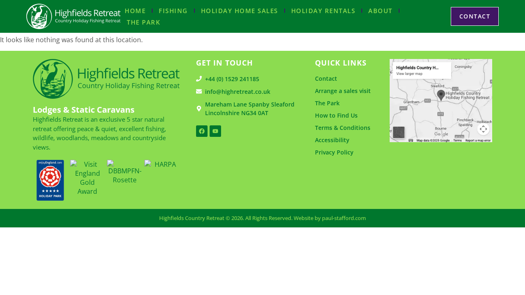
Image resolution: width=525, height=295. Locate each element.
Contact (326, 78)
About (380, 11)
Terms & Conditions (342, 128)
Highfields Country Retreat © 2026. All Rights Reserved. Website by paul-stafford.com (262, 218)
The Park (143, 22)
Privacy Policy (334, 152)
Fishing (173, 11)
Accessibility (332, 140)
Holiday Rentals (323, 11)
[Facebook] (202, 131)
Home (135, 11)
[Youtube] (215, 131)
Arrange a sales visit (343, 91)
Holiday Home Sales (239, 11)
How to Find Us (336, 115)
